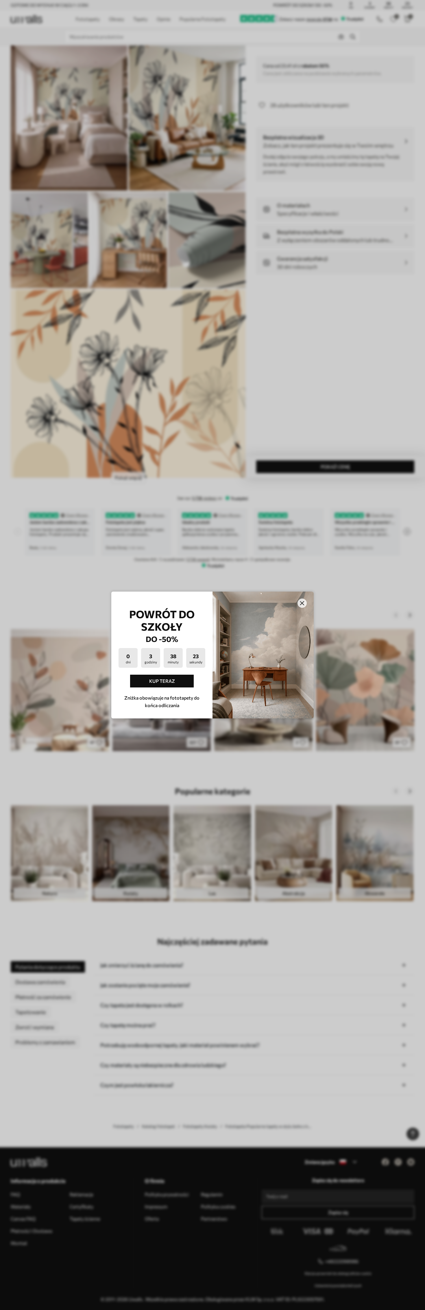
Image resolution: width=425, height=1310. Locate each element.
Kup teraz (162, 681)
